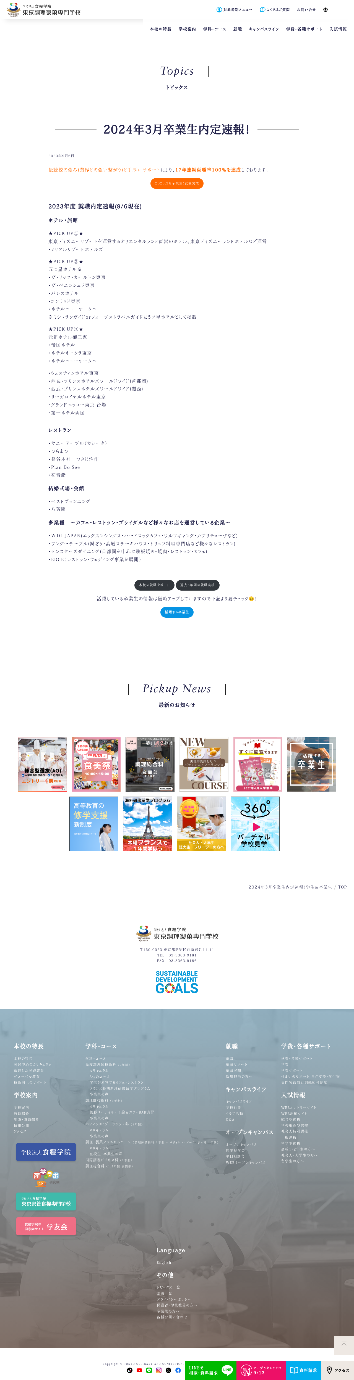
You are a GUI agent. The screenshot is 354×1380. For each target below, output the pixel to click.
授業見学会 (235, 1150)
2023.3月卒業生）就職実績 (177, 183)
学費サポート (292, 1070)
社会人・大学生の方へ (299, 1155)
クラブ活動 (234, 1113)
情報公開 (21, 1125)
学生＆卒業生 (319, 887)
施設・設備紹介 (26, 1119)
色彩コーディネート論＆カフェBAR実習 (122, 1112)
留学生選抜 (291, 1143)
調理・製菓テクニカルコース (152, 1142)
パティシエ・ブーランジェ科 (114, 1124)
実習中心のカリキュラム (33, 1064)
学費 (285, 1064)
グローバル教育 (27, 1076)
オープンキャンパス (241, 1144)
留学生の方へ (292, 1161)
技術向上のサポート (30, 1082)
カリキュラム (99, 1070)
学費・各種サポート (297, 1058)
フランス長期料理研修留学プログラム (120, 1088)
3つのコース (100, 1076)
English (164, 1262)
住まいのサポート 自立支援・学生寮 (310, 1076)
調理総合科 (109, 1166)
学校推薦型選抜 (294, 1125)
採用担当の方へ (239, 1076)
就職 (230, 1058)
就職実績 (233, 1070)
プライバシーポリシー (174, 1299)
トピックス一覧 (168, 1287)
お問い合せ (306, 9)
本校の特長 (23, 1058)
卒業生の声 (99, 1094)
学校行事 (233, 1107)
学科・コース (95, 1058)
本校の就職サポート (154, 584)
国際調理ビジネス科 (109, 1160)
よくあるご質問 (278, 9)
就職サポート (237, 1064)
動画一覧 (164, 1293)
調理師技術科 (104, 1100)
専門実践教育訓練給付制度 (304, 1082)
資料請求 (308, 1370)
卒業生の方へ (168, 1311)
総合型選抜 (291, 1119)
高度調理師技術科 (108, 1064)
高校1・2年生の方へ (298, 1149)
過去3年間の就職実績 (197, 584)
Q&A (230, 1119)
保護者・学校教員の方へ (177, 1305)
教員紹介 (21, 1113)
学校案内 (21, 1107)
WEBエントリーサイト (299, 1107)
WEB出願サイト (294, 1113)
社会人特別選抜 (294, 1131)
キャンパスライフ (239, 1101)
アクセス (342, 1370)
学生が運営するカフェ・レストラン (117, 1082)
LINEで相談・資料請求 (203, 1370)
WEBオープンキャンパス (246, 1162)
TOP (342, 887)
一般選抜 (289, 1137)
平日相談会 (235, 1156)
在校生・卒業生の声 (106, 1154)
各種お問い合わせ (172, 1317)
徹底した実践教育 (29, 1070)
